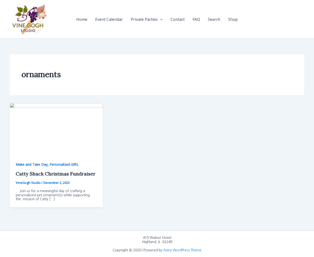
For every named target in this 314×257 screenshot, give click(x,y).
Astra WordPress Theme (182, 250)
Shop (233, 19)
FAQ (196, 19)
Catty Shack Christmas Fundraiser (55, 174)
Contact (177, 19)
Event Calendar (109, 19)
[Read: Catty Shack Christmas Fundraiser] (56, 128)
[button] (160, 19)
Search (214, 19)
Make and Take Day (32, 164)
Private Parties (144, 19)
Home (81, 19)
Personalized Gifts (64, 164)
